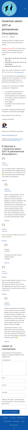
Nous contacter (14, 425)
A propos (5, 417)
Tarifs (22, 421)
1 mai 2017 (4, 231)
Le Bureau (12, 417)
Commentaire (6, 360)
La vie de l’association (13, 138)
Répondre (4, 180)
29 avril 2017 (5, 164)
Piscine (21, 138)
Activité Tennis (7, 421)
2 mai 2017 (7, 251)
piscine (19, 140)
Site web (4, 392)
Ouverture (13, 140)
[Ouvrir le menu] (25, 9)
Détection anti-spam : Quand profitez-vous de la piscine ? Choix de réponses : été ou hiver (14, 401)
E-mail (4, 385)
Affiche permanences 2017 (10, 135)
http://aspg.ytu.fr (19, 72)
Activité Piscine (21, 417)
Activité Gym (16, 421)
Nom (4, 378)
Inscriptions (8, 140)
